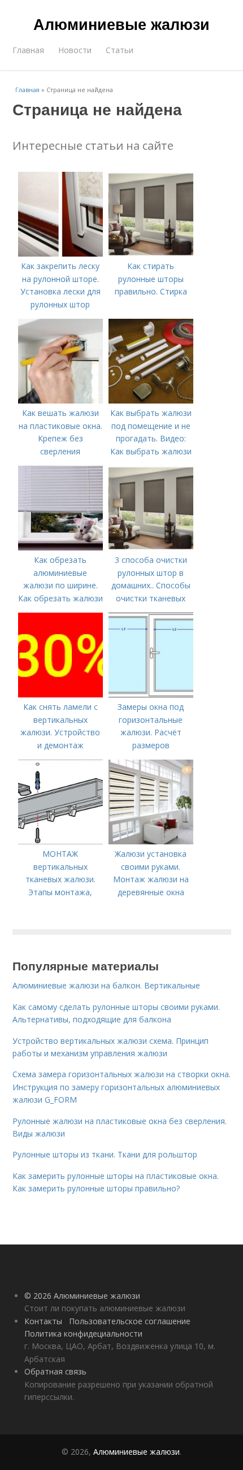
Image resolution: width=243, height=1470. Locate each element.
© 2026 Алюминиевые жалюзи (82, 1295)
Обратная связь (55, 1371)
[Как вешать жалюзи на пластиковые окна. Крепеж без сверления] (60, 400)
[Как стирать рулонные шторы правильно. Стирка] (151, 253)
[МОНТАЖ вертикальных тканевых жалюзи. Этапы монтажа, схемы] (60, 841)
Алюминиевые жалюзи (121, 23)
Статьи (119, 50)
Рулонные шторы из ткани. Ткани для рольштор (104, 1154)
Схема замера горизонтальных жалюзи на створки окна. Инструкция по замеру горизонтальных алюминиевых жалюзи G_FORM (121, 1087)
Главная (28, 50)
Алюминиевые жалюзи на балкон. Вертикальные (106, 985)
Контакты (43, 1321)
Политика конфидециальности (83, 1333)
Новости (75, 50)
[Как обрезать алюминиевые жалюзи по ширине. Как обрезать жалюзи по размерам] (60, 547)
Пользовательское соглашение (129, 1321)
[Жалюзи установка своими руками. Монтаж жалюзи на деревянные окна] (151, 841)
